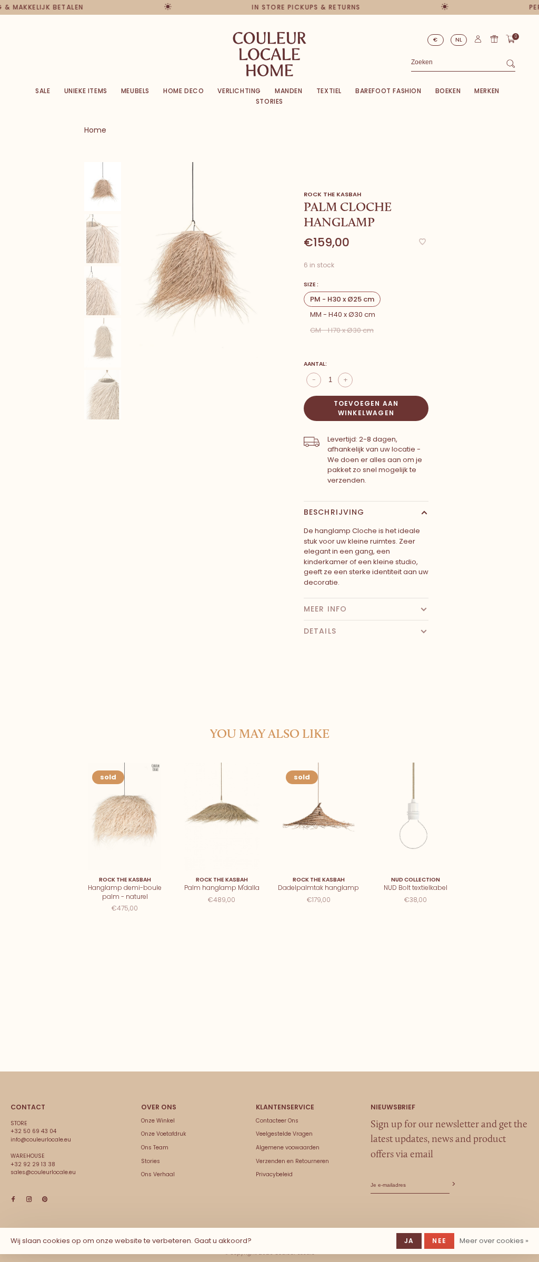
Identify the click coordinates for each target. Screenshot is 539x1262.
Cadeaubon (494, 39)
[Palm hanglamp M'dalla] (221, 816)
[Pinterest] (44, 1200)
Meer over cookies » (494, 1241)
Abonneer (453, 1184)
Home (95, 130)
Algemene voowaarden (288, 1147)
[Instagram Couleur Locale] (29, 1200)
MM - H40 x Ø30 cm (342, 314)
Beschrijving (334, 512)
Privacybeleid (274, 1174)
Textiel (329, 90)
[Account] (478, 41)
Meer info (325, 609)
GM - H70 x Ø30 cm (342, 330)
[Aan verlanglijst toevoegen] (422, 242)
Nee (439, 1240)
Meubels (135, 90)
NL (459, 40)
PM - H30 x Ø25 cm (342, 299)
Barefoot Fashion (388, 90)
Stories (269, 101)
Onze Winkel (158, 1121)
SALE (42, 90)
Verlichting (239, 90)
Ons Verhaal (158, 1174)
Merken (487, 90)
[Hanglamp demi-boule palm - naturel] (124, 816)
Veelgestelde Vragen (284, 1134)
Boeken (448, 90)
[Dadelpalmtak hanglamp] (318, 816)
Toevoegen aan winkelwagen (366, 408)
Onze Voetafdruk (163, 1134)
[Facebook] (13, 1200)
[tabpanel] (193, 260)
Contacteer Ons (277, 1121)
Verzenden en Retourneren (292, 1161)
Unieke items (85, 90)
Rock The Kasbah (332, 194)
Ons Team (154, 1147)
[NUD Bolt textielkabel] (415, 816)
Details (320, 631)
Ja (409, 1240)
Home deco (183, 90)
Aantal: (315, 364)
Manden (289, 90)
